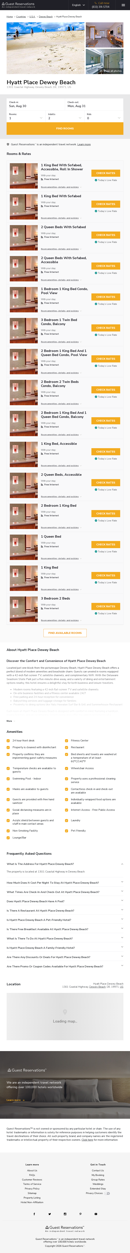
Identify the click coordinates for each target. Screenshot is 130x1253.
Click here (87, 1140)
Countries (21, 16)
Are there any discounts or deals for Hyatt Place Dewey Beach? (48, 957)
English (76, 5)
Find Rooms (65, 128)
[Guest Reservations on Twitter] (50, 1214)
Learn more (84, 144)
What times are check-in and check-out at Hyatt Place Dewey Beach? (53, 892)
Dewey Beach (46, 16)
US (121, 986)
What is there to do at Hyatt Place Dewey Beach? (40, 938)
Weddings (98, 1184)
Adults (51, 114)
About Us (32, 1170)
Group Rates (98, 1179)
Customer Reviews (32, 1179)
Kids (89, 114)
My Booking (98, 1175)
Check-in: (14, 102)
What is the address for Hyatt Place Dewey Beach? (40, 864)
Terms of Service (32, 1184)
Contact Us (98, 1170)
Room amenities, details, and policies (60, 187)
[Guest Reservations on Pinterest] (81, 1214)
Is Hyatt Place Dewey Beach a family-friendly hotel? (41, 948)
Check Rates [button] (105, 173)
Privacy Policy (32, 1188)
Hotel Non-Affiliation (32, 1202)
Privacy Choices (94, 1193)
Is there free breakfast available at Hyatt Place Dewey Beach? (47, 929)
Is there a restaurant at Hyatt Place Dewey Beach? (40, 911)
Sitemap (32, 1193)
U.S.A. (32, 16)
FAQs (32, 1175)
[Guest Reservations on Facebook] (36, 1214)
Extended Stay (98, 1188)
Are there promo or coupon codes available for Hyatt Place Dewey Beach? (55, 966)
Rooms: (13, 114)
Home (10, 16)
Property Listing (32, 1197)
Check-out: (73, 102)
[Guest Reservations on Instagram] (65, 1214)
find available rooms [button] (65, 633)
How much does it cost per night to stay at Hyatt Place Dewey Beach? (53, 883)
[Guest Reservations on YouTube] (95, 1214)
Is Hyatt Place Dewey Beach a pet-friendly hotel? (39, 920)
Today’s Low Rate (107, 180)
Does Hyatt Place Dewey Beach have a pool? (35, 901)
